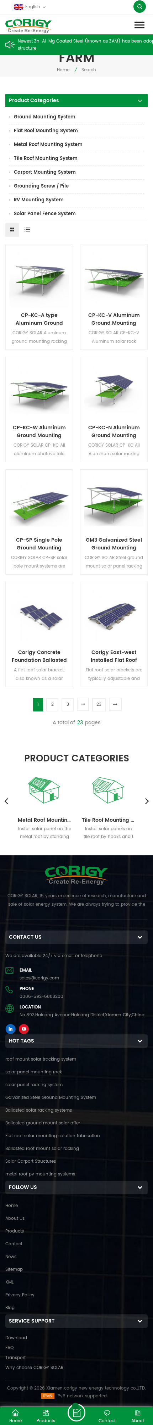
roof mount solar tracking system (40, 1059)
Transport (15, 1357)
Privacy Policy (20, 1295)
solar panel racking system (34, 1085)
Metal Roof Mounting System (48, 145)
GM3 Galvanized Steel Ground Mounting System (114, 544)
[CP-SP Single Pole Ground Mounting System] (39, 503)
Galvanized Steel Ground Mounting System (50, 1097)
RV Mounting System (39, 200)
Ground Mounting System (44, 117)
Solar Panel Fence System (45, 214)
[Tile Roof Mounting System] (108, 789)
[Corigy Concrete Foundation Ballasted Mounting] (39, 615)
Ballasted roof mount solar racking (42, 1148)
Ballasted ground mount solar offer (42, 1123)
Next (147, 801)
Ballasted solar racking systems (38, 1110)
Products (14, 1231)
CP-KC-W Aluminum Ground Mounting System (39, 432)
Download (16, 1338)
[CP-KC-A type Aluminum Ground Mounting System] (39, 278)
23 (98, 704)
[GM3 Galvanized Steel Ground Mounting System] (114, 503)
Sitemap (14, 1269)
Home (63, 70)
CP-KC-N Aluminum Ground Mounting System (114, 432)
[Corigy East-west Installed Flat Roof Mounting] (114, 615)
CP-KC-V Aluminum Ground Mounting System (114, 319)
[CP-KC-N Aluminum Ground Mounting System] (114, 390)
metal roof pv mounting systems (40, 1174)
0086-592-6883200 (41, 996)
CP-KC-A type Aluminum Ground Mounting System (39, 319)
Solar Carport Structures (30, 1161)
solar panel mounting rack (33, 1072)
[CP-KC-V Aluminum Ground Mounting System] (114, 278)
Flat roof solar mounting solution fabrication (52, 1136)
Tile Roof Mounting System (46, 158)
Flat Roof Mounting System (46, 131)
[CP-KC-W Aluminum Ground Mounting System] (39, 390)
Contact (13, 1244)
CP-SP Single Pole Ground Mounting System (39, 544)
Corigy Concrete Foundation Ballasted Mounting (39, 656)
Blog (10, 1307)
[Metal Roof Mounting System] (44, 789)
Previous (6, 801)
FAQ (9, 1348)
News (10, 1256)
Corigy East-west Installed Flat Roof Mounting (114, 656)
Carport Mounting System (45, 172)
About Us (15, 1218)
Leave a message (76, 1412)
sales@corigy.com (39, 978)
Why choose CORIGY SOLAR (34, 1367)
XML (9, 1282)
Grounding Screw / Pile (41, 186)
